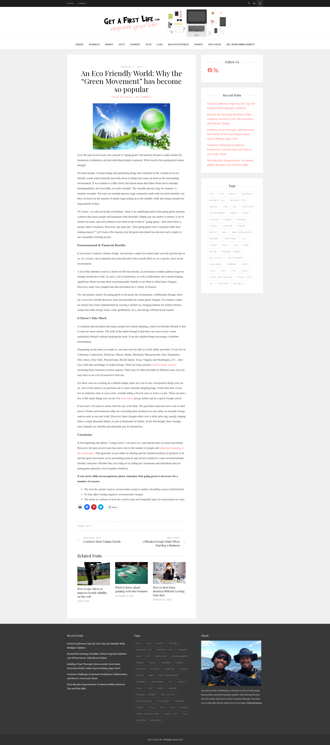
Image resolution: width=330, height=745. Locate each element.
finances (241, 220)
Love (160, 44)
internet (214, 239)
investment (230, 239)
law (243, 239)
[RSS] (254, 3)
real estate (216, 258)
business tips (238, 200)
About (70, 3)
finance (227, 220)
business (247, 194)
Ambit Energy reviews (164, 364)
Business (94, 44)
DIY (235, 207)
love (235, 245)
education (247, 207)
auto (221, 194)
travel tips (244, 277)
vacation (223, 283)
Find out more (254, 702)
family (246, 213)
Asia (211, 194)
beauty (233, 194)
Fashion (135, 44)
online (213, 252)
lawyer (213, 245)
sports (245, 264)
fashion (213, 220)
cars (225, 207)
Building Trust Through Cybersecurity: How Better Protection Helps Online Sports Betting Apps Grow (230, 134)
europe (234, 213)
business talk (217, 200)
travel (244, 271)
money (246, 245)
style (212, 271)
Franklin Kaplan (122, 97)
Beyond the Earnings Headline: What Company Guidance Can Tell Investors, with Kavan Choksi (230, 119)
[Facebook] (249, 3)
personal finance (231, 252)
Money (109, 44)
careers (213, 207)
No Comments (143, 97)
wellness (238, 283)
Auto (122, 44)
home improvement (241, 232)
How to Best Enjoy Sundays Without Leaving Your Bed (169, 591)
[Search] (260, 3)
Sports (198, 44)
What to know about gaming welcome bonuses (131, 589)
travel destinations (220, 277)
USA (211, 283)
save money (215, 264)
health (213, 232)
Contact (81, 3)
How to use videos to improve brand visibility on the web (92, 592)
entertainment (217, 213)
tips (233, 271)
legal (225, 245)
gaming (241, 226)
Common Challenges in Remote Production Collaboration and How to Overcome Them (229, 149)
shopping (231, 264)
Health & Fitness (178, 44)
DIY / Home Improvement (241, 44)
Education (214, 44)
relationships (236, 258)
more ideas (127, 398)
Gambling (228, 226)
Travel (79, 44)
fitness (213, 226)
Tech (148, 44)
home (224, 232)
